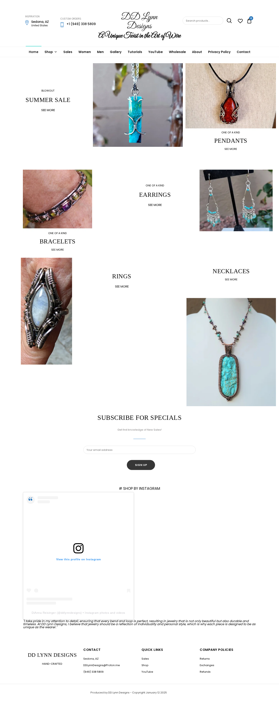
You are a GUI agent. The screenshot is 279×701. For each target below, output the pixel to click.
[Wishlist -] (240, 21)
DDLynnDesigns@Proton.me (101, 665)
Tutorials (135, 52)
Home (33, 52)
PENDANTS (230, 140)
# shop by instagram (139, 488)
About (197, 52)
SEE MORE (48, 110)
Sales (67, 52)
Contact (243, 52)
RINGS (121, 276)
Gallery (116, 52)
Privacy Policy (219, 52)
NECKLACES (231, 271)
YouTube (155, 52)
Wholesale (177, 52)
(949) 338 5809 (93, 672)
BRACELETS (58, 241)
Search (228, 21)
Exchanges (207, 665)
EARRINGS (155, 194)
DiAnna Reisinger (44, 612)
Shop (49, 52)
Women (84, 52)
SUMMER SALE (48, 99)
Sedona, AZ (91, 659)
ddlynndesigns (71, 612)
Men (100, 52)
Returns (205, 659)
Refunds (205, 672)
